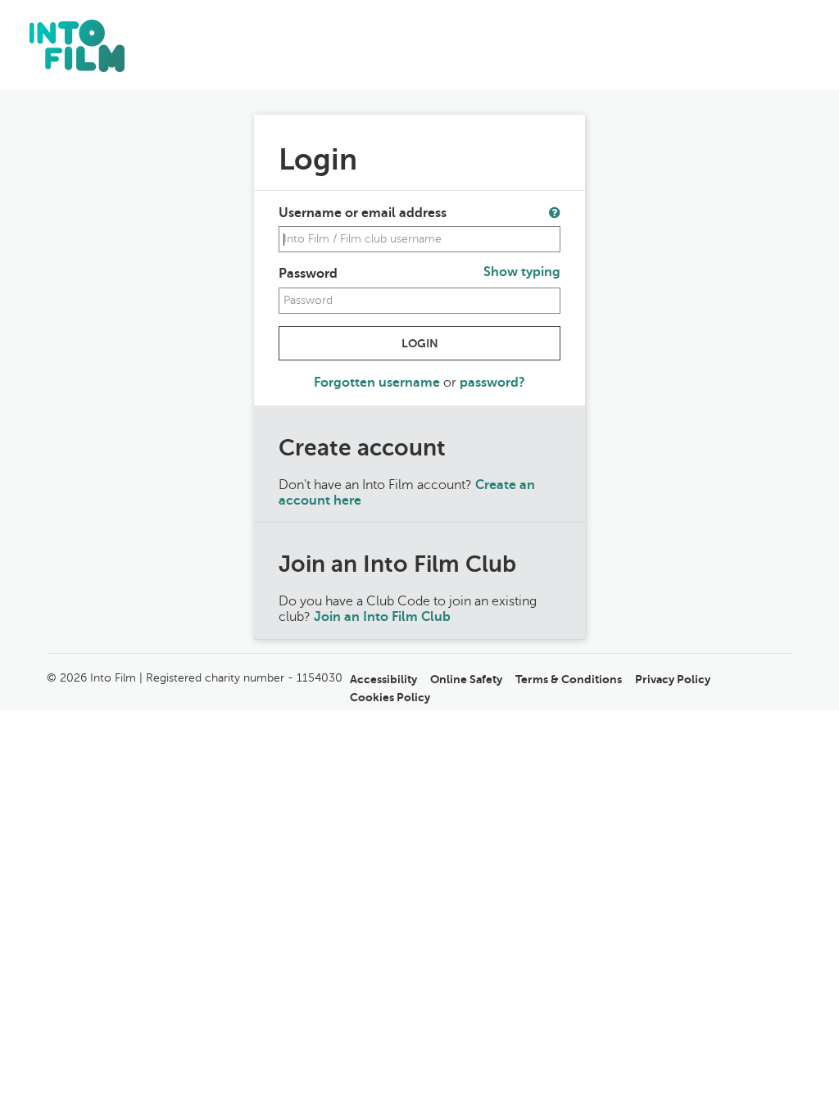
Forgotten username (378, 382)
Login (419, 343)
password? (492, 382)
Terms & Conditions (568, 679)
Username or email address (363, 213)
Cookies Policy (390, 697)
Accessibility (383, 679)
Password (308, 273)
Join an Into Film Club (382, 616)
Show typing (521, 272)
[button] (554, 212)
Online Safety (466, 679)
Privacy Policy (672, 679)
